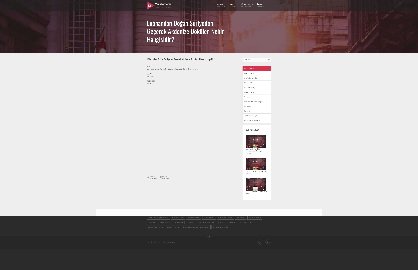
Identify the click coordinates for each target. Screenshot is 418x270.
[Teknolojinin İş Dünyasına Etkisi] (256, 164)
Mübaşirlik (247, 106)
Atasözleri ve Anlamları (252, 120)
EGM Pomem (249, 92)
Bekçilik (247, 111)
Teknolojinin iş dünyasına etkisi (256, 171)
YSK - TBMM (248, 83)
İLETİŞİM (260, 5)
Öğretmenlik (165, 178)
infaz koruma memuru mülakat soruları (196, 227)
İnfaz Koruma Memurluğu (253, 102)
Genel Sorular (249, 73)
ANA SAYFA (221, 5)
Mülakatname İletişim (225, 217)
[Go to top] (209, 237)
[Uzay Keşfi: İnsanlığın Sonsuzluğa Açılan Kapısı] (256, 141)
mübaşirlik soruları (173, 227)
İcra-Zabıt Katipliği (250, 78)
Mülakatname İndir (194, 217)
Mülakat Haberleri (178, 217)
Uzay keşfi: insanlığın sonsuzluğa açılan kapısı (254, 150)
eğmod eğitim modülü (220, 227)
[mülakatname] (159, 5)
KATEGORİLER (249, 69)
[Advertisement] (193, 100)
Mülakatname (153, 178)
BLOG (233, 5)
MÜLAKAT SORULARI (247, 5)
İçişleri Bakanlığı (249, 87)
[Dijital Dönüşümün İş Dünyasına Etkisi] (256, 184)
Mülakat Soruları (209, 217)
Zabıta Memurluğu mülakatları (158, 217)
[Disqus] (193, 143)
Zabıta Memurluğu (250, 116)
